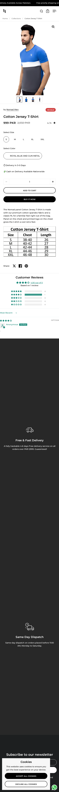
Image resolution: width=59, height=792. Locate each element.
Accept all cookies (26, 776)
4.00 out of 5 (37, 282)
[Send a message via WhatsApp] (54, 787)
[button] (53, 182)
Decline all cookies (26, 784)
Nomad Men (12, 109)
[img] (6, 320)
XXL (42, 139)
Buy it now (30, 199)
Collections (16, 18)
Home (5, 18)
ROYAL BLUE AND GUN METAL (25, 156)
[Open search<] (41, 11)
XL (32, 139)
